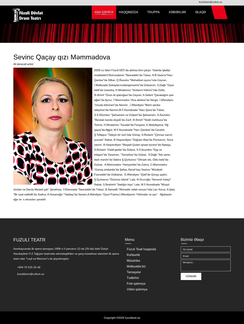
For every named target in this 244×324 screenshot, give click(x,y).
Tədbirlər (133, 277)
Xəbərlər (178, 12)
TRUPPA (153, 12)
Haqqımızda (129, 12)
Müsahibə (133, 260)
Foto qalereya (136, 283)
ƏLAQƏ (200, 12)
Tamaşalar (134, 272)
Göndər (191, 276)
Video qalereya (137, 289)
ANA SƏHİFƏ (104, 12)
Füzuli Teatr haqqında (141, 249)
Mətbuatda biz (136, 266)
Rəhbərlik (133, 255)
